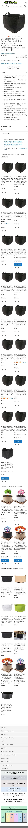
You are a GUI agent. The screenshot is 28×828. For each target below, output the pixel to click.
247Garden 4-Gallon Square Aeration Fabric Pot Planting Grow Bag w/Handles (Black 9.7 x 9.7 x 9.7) (20, 393)
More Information (6, 126)
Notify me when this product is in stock (11, 63)
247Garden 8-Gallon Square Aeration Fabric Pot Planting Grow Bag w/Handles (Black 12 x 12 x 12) (20, 323)
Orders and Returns (7, 765)
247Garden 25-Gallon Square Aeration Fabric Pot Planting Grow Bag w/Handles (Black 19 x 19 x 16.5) (20, 252)
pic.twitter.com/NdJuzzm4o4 (11, 146)
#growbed (11, 144)
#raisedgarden (18, 144)
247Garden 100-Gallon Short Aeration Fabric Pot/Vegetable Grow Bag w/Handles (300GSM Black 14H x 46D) (7, 708)
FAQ (2, 741)
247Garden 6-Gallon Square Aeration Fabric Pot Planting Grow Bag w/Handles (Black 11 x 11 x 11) (20, 357)
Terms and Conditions (7, 751)
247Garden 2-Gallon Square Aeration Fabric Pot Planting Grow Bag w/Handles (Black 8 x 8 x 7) (20, 429)
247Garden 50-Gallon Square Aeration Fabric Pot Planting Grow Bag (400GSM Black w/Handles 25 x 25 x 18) (20, 215)
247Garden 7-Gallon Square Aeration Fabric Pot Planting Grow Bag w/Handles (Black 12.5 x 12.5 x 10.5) (7, 357)
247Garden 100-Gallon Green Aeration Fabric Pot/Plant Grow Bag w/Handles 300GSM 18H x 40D (20, 619)
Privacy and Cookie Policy (8, 755)
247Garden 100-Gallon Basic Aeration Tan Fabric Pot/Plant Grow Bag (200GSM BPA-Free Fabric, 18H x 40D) (7, 509)
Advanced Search (6, 762)
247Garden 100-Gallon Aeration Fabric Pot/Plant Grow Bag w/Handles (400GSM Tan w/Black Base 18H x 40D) (20, 591)
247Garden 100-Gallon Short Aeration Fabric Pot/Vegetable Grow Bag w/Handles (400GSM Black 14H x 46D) (20, 647)
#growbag (13, 141)
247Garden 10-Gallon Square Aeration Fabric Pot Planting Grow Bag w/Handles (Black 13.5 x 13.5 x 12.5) (7, 323)
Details (3, 72)
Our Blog (3, 748)
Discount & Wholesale (7, 731)
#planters (15, 142)
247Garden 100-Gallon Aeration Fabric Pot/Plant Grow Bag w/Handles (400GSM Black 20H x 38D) (7, 591)
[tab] (14, 72)
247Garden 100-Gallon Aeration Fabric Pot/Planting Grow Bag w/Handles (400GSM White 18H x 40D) (7, 619)
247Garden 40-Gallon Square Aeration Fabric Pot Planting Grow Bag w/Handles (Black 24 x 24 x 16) (7, 179)
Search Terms (5, 758)
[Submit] (25, 6)
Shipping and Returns (7, 738)
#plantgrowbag (8, 142)
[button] (8, 36)
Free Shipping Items (7, 745)
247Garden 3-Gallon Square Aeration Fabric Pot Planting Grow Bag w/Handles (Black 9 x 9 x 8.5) (7, 429)
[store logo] (10, 2)
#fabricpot (19, 141)
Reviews (3, 130)
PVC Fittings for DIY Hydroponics (14, 811)
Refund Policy (5, 734)
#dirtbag (20, 142)
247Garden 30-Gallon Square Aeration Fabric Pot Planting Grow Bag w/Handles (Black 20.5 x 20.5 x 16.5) (7, 252)
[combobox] (14, 6)
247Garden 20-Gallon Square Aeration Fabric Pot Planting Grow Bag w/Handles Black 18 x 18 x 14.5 (7, 289)
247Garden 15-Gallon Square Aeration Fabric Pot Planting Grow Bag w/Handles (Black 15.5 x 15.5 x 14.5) (20, 289)
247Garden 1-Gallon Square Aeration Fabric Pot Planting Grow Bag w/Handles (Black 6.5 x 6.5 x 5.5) (7, 466)
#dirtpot (6, 144)
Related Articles (5, 133)
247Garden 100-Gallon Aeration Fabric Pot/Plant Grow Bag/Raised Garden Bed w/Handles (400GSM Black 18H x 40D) (7, 648)
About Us (4, 727)
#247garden (7, 141)
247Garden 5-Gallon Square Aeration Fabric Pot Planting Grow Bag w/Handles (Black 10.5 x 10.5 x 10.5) (7, 393)
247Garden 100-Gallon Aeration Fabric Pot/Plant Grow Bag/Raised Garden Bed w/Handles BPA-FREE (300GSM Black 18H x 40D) (7, 546)
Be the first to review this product (8, 53)
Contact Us (4, 769)
